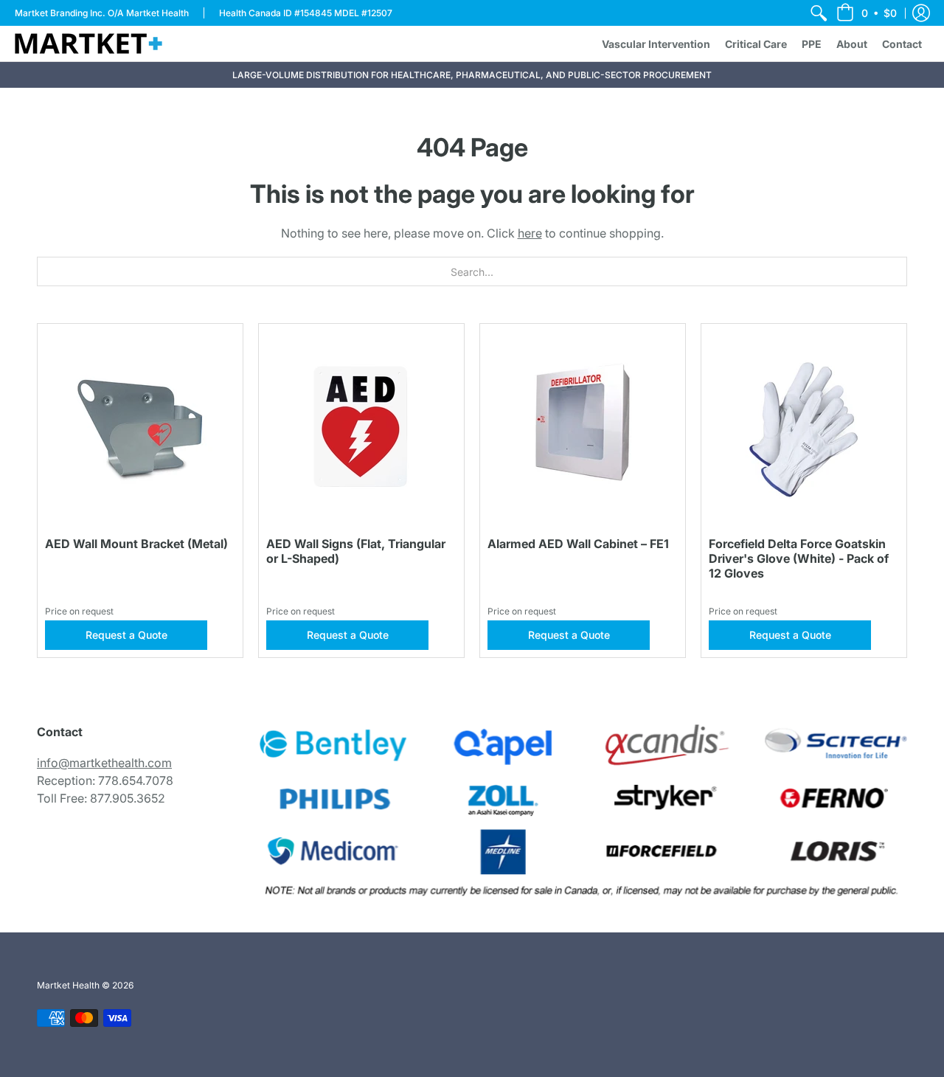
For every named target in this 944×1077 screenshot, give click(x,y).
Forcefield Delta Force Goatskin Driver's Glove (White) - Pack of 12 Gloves (799, 558)
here (530, 233)
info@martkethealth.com (104, 762)
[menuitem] (818, 13)
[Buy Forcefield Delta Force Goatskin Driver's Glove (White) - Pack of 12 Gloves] (804, 426)
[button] (866, 13)
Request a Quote (126, 634)
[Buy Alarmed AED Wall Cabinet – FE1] (582, 426)
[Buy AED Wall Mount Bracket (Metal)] (140, 426)
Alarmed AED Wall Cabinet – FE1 (578, 543)
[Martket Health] (88, 43)
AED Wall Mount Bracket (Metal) (136, 543)
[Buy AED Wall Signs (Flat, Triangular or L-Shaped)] (361, 426)
